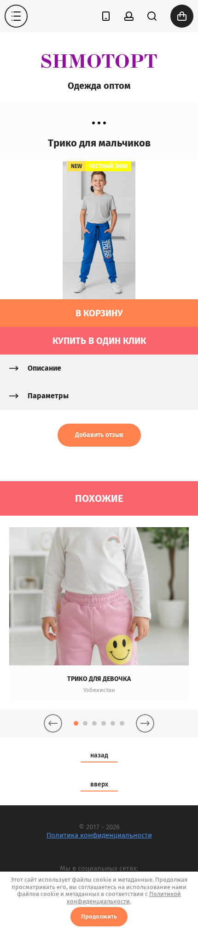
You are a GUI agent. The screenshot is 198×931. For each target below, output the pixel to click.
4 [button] (103, 723)
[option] (99, 613)
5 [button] (113, 723)
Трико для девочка (99, 679)
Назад (99, 755)
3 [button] (94, 723)
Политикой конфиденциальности (124, 897)
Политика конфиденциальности (99, 835)
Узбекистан (99, 690)
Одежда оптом (99, 85)
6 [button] (122, 723)
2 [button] (85, 723)
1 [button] (76, 723)
